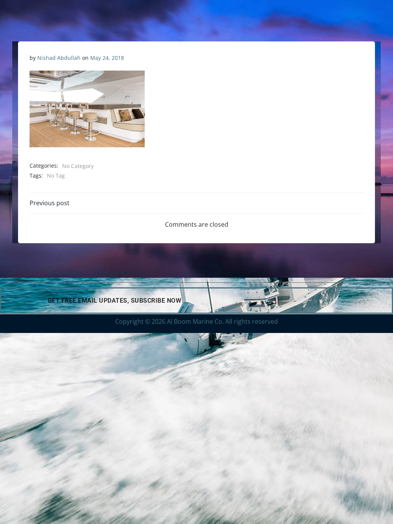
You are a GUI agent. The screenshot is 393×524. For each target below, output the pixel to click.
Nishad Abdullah (59, 57)
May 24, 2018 (107, 57)
